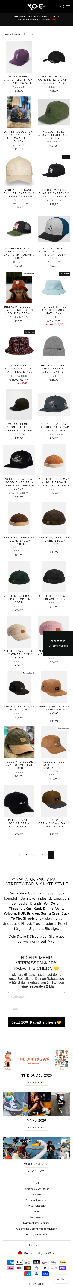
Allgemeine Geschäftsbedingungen (36, 1228)
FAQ (36, 1183)
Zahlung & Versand (36, 1200)
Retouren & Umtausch (36, 1188)
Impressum (36, 1217)
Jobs (36, 1211)
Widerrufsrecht (36, 1205)
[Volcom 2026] (36, 1148)
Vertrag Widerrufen (36, 1234)
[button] (58, 643)
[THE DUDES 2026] (36, 1059)
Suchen (36, 1194)
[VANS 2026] (36, 1103)
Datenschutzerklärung (36, 1222)
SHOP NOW (36, 1082)
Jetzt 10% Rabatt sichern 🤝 (36, 1022)
